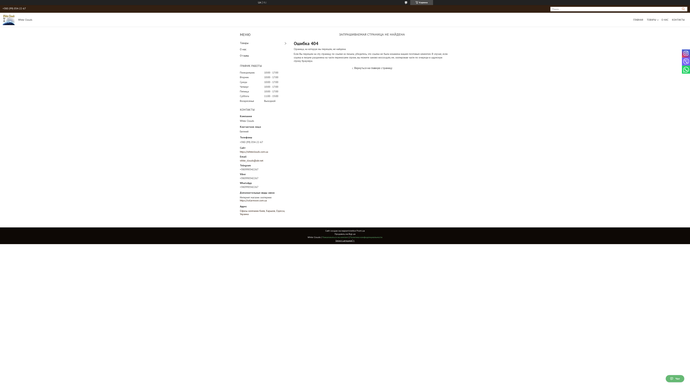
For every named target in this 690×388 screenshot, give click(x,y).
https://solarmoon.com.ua (253, 200)
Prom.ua (360, 230)
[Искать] (683, 9)
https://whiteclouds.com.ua (254, 151)
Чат (677, 378)
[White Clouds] (9, 19)
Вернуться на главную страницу (373, 68)
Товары (651, 19)
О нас (664, 19)
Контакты (678, 19)
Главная (638, 19)
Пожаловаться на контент (335, 237)
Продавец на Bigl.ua (345, 234)
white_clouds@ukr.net (251, 160)
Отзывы (244, 55)
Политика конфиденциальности (366, 237)
